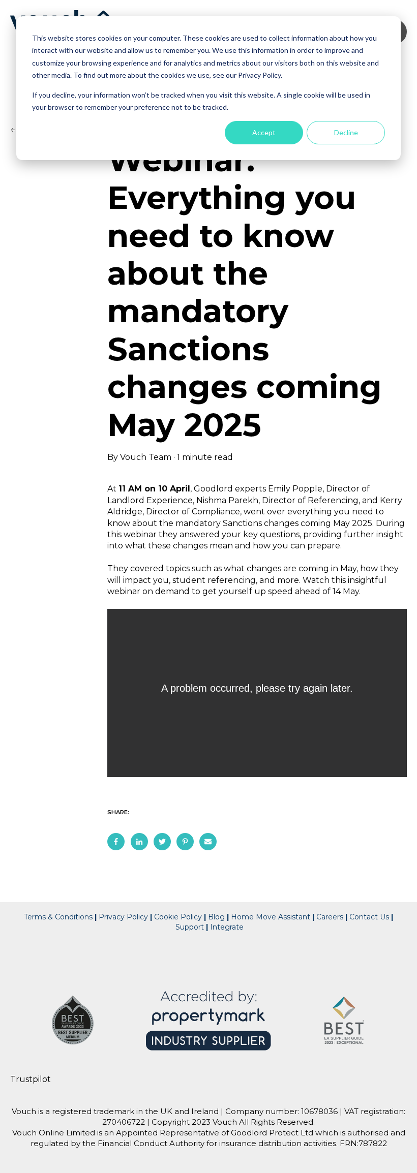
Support (189, 927)
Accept (264, 132)
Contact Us (370, 916)
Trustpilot (30, 1079)
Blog (216, 916)
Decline (346, 132)
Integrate (227, 927)
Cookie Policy (178, 916)
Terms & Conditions (58, 916)
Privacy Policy (122, 916)
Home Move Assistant (270, 916)
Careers (329, 916)
